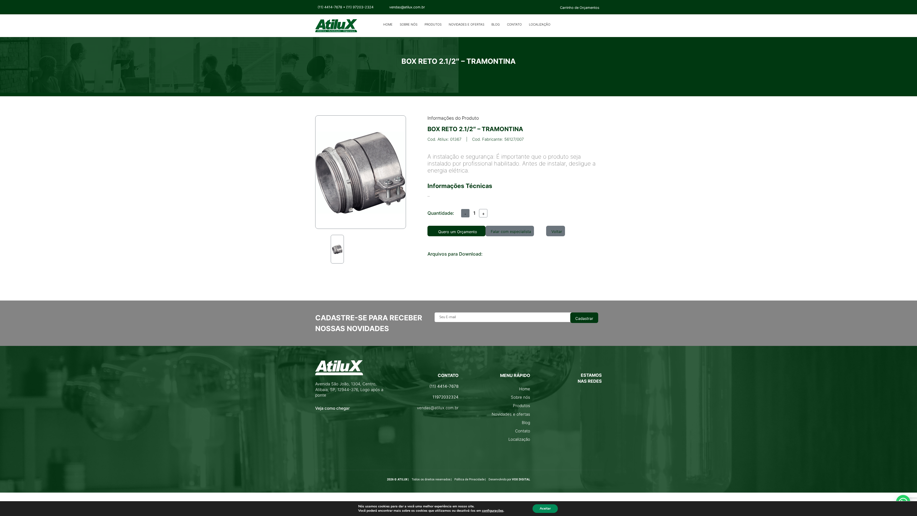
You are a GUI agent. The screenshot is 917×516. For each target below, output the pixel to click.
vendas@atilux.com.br (437, 407)
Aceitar (545, 508)
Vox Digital (521, 479)
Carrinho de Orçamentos (579, 7)
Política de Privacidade (469, 479)
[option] (337, 249)
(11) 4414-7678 (330, 7)
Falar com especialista (511, 231)
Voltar (556, 231)
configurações (492, 511)
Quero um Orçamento (457, 231)
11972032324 (445, 397)
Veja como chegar (332, 408)
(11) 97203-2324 (359, 7)
